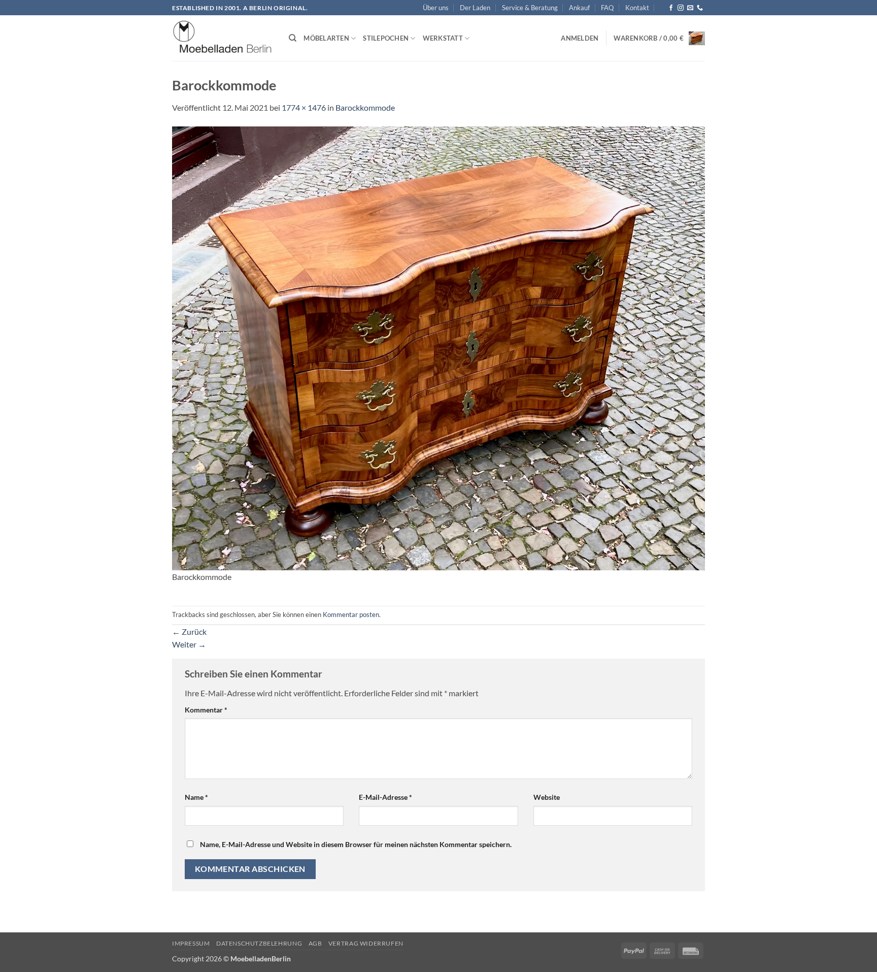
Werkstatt (443, 38)
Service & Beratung (530, 8)
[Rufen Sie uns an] (700, 8)
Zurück (189, 631)
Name (196, 797)
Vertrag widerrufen (365, 943)
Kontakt (637, 8)
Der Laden (475, 8)
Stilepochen (386, 38)
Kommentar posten (351, 614)
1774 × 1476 (304, 107)
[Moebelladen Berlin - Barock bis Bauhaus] (223, 38)
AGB (315, 943)
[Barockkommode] (438, 347)
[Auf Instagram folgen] (681, 8)
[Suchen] (292, 38)
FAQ (607, 8)
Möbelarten (326, 38)
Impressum (191, 943)
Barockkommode (365, 107)
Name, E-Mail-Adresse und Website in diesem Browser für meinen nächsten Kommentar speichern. (356, 844)
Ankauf (579, 8)
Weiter (189, 644)
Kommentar (206, 709)
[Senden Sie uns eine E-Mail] (690, 8)
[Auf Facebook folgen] (671, 8)
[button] (579, 38)
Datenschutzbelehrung (259, 943)
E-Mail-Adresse (385, 797)
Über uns (436, 8)
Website (546, 797)
